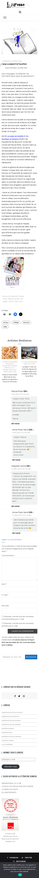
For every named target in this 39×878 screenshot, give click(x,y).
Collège (16, 322)
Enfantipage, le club (11, 783)
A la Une (4, 362)
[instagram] (24, 696)
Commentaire (8, 555)
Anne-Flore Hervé (10, 68)
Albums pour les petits (10, 716)
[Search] (20, 12)
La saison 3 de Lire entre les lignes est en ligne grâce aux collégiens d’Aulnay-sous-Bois (29, 371)
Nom (4, 584)
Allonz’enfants (9, 792)
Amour (5, 322)
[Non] (36, 870)
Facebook (14, 858)
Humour (26, 322)
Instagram (21, 861)
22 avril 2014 (22, 68)
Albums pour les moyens (11, 720)
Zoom (14, 372)
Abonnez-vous (10, 766)
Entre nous (9, 364)
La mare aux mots (10, 789)
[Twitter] (19, 696)
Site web (5, 605)
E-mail (5, 595)
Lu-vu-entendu (7, 744)
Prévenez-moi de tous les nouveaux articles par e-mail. (18, 624)
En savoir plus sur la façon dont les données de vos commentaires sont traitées (18, 642)
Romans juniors (8, 728)
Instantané (6, 366)
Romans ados (17, 61)
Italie (5, 327)
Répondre (15, 424)
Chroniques (6, 61)
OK (20, 875)
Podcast (27, 364)
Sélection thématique (10, 371)
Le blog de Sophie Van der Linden (17, 786)
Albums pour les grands (11, 724)
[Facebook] (15, 696)
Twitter (28, 858)
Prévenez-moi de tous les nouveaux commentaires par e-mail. (18, 617)
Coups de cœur (8, 740)
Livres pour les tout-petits (12, 712)
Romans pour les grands (11, 736)
